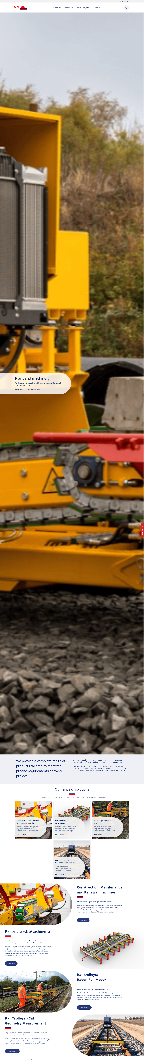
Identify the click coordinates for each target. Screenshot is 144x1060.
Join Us (121, 1)
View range (83, 920)
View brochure (84, 1007)
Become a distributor (33, 389)
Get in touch (19, 389)
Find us (126, 1)
